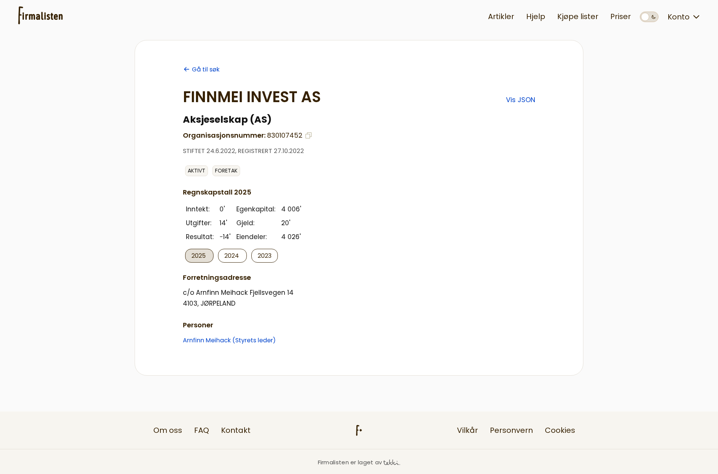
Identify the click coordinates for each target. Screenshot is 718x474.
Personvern (511, 430)
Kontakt (236, 430)
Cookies (560, 430)
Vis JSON (520, 99)
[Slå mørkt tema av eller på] (649, 17)
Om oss (167, 430)
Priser (620, 16)
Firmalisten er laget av (350, 462)
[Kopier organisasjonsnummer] (308, 135)
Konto (679, 17)
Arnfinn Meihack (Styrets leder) (229, 340)
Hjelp (535, 16)
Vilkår (467, 430)
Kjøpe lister (577, 16)
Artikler (501, 16)
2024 (232, 255)
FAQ (201, 430)
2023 (264, 255)
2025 (199, 255)
